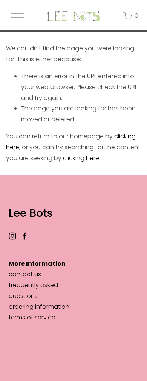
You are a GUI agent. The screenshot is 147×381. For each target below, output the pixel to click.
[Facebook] (24, 236)
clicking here (81, 158)
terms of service (32, 317)
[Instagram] (12, 236)
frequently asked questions (33, 290)
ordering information (39, 306)
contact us (25, 274)
